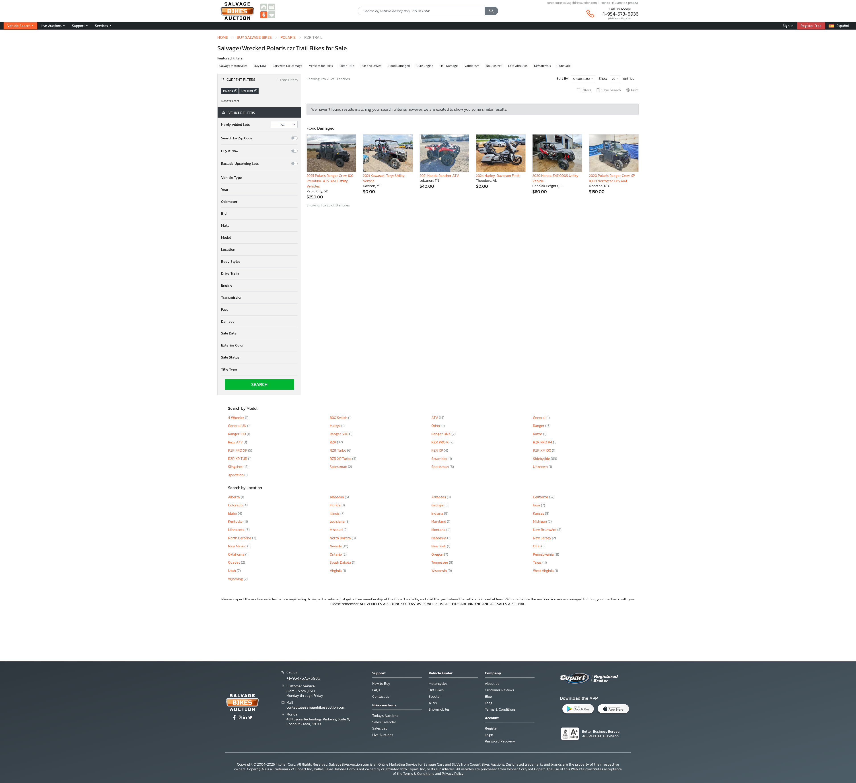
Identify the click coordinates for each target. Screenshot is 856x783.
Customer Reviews (499, 690)
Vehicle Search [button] (19, 25)
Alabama (337, 497)
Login (489, 734)
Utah (232, 570)
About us (492, 683)
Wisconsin (439, 570)
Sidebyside (542, 458)
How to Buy (381, 683)
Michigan (540, 521)
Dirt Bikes (436, 690)
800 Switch (339, 417)
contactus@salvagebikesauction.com (572, 2)
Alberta (234, 497)
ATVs (433, 703)
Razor (538, 433)
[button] (259, 177)
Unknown (541, 466)
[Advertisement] (428, 633)
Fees (488, 703)
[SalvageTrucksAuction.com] (271, 6)
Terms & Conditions (500, 709)
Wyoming (236, 578)
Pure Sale (564, 65)
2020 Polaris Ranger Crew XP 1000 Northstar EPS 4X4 (612, 178)
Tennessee (440, 562)
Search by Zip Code (236, 138)
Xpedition (236, 474)
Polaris (288, 37)
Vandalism (471, 65)
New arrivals (542, 65)
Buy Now (260, 65)
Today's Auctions (385, 715)
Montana (438, 529)
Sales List (379, 728)
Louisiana (338, 521)
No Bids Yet (494, 65)
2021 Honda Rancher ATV (439, 175)
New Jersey (542, 537)
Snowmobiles (439, 709)
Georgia (437, 505)
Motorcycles (438, 683)
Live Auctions (382, 734)
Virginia (336, 570)
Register (491, 728)
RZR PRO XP (238, 450)
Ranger (539, 425)
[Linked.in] (245, 718)
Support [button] (79, 25)
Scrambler (440, 458)
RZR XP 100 (542, 450)
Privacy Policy (452, 773)
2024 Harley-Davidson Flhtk (498, 175)
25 (614, 79)
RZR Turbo (338, 450)
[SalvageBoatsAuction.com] (271, 14)
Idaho (233, 513)
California (541, 497)
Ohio (537, 546)
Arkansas (439, 497)
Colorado (235, 505)
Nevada (336, 546)
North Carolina (240, 537)
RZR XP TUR (238, 458)
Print (635, 90)
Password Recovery (500, 741)
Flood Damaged (399, 65)
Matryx (335, 425)
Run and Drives (371, 65)
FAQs (376, 690)
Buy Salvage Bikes (254, 37)
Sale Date (583, 79)
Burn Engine (424, 65)
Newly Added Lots (235, 124)
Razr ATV (236, 442)
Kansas (539, 513)
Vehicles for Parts (321, 65)
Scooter (435, 696)
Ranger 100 (237, 433)
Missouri (337, 529)
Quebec (234, 562)
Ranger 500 (339, 433)
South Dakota (341, 562)
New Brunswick (545, 529)
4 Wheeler (236, 417)
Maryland (439, 521)
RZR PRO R (440, 442)
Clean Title (347, 65)
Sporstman (339, 466)
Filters (586, 90)
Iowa (537, 505)
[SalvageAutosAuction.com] (264, 6)
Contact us (380, 696)
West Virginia (544, 570)
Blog (488, 696)
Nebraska (439, 537)
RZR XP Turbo (341, 458)
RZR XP (437, 450)
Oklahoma (236, 554)
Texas (537, 562)
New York (439, 546)
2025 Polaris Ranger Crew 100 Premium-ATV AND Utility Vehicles (330, 181)
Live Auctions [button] (51, 25)
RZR (333, 442)
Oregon (437, 554)
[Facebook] (234, 718)
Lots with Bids (517, 65)
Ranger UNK (441, 433)
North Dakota (341, 537)
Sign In (788, 25)
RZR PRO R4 (543, 442)
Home (222, 37)
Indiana (437, 513)
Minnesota (236, 529)
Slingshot (235, 466)
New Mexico (237, 546)
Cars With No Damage (287, 65)
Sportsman (440, 466)
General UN (237, 425)
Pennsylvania (544, 554)
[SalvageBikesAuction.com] (264, 14)
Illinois (335, 513)
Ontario (336, 554)
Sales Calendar (384, 722)
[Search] (491, 11)
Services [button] (102, 25)
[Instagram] (239, 718)
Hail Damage (449, 65)
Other (436, 425)
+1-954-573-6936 (620, 14)
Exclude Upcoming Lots (240, 163)
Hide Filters (288, 79)
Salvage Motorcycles (233, 65)
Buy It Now (229, 151)
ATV (435, 417)
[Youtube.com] (250, 718)
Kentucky (235, 521)
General (539, 417)
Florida (336, 505)
